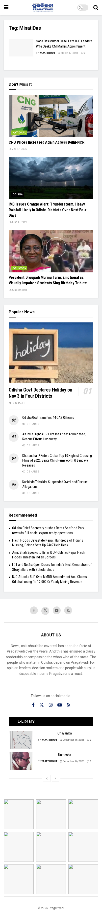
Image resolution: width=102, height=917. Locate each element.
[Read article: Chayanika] (21, 740)
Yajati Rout (47, 53)
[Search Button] (95, 7)
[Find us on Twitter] (45, 611)
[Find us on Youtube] (57, 610)
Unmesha (64, 755)
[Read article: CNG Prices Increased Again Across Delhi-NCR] (51, 116)
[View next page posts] (55, 778)
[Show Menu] (6, 7)
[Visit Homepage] (43, 7)
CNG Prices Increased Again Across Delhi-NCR (46, 142)
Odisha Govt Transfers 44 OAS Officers (48, 417)
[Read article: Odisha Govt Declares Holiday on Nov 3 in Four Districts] (51, 352)
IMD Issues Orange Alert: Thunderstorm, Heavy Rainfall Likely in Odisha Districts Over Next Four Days (48, 210)
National (19, 132)
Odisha (18, 194)
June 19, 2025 (19, 222)
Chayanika (64, 733)
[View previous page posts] (47, 778)
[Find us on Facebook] (34, 610)
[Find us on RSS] (68, 610)
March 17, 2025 (69, 53)
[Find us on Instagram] (50, 705)
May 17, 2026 (19, 149)
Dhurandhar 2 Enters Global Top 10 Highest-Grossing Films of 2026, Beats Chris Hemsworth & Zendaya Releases (57, 460)
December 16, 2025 (73, 739)
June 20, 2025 (19, 289)
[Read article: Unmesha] (21, 761)
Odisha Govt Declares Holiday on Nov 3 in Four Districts (40, 393)
